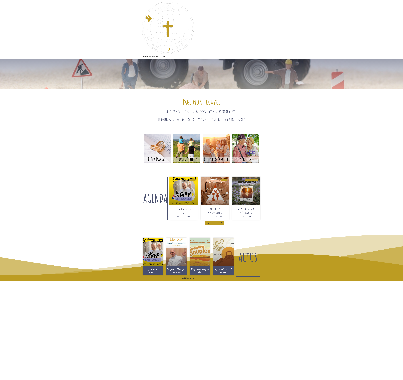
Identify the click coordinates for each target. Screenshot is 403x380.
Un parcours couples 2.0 (200, 270)
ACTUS (248, 257)
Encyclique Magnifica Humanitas (176, 270)
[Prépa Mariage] (157, 148)
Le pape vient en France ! (183, 211)
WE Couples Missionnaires (215, 211)
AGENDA (155, 198)
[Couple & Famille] (216, 148)
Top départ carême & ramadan (223, 270)
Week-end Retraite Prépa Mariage (246, 211)
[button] (214, 223)
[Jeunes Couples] (186, 148)
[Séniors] (245, 148)
